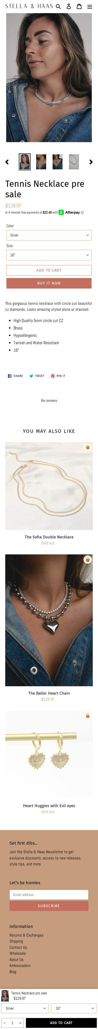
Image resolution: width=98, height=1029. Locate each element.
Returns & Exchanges (27, 935)
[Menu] (89, 6)
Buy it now (49, 283)
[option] (25, 162)
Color (10, 225)
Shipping (16, 941)
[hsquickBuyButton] (87, 447)
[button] (4, 1023)
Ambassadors (20, 965)
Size (9, 245)
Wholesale (18, 953)
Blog (13, 971)
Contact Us (18, 947)
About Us (17, 959)
